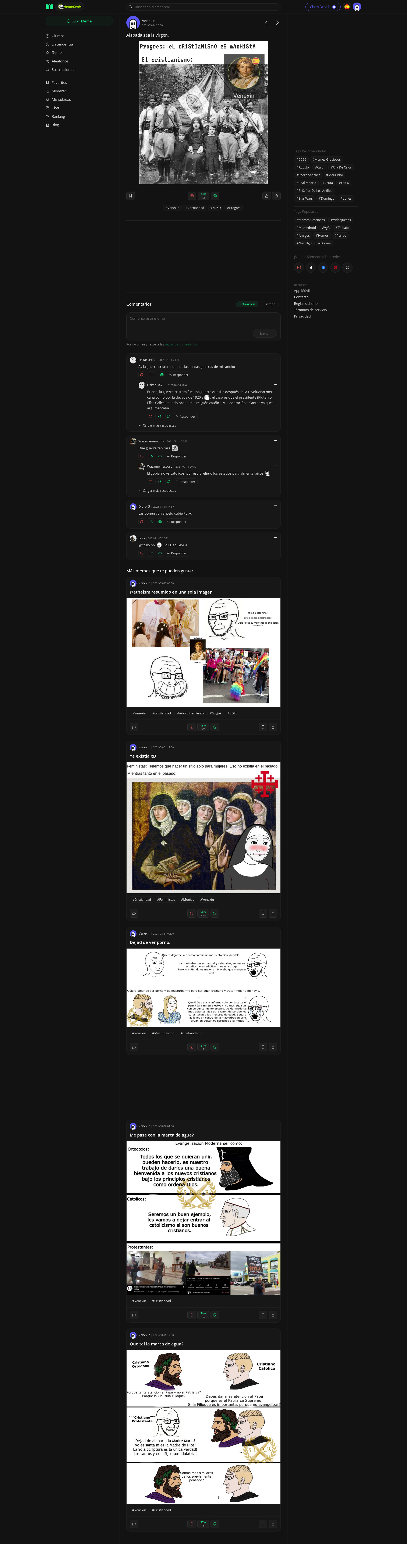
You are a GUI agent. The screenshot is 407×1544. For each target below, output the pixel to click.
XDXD (216, 208)
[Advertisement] (326, 79)
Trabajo (343, 227)
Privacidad (302, 316)
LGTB (234, 713)
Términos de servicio (310, 310)
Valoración (247, 304)
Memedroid (307, 227)
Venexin (148, 20)
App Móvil (302, 290)
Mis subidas (61, 99)
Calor (321, 167)
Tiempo (269, 304)
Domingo (328, 198)
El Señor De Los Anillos (315, 190)
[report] (266, 196)
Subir (81, 21)
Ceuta (329, 183)
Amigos (304, 235)
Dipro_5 (144, 506)
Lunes (347, 198)
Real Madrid (307, 183)
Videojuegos (342, 220)
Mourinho (335, 175)
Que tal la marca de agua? (156, 1344)
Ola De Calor (342, 167)
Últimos (58, 35)
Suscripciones (63, 69)
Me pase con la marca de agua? (162, 1135)
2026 (302, 159)
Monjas (188, 899)
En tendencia (62, 44)
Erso (142, 538)
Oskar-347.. (147, 360)
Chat (55, 107)
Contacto (301, 297)
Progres (234, 208)
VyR (327, 227)
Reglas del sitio (306, 303)
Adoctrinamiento (191, 713)
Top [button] (55, 52)
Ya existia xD (143, 756)
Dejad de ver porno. (150, 942)
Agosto (304, 167)
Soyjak (217, 713)
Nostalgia (305, 243)
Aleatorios (60, 61)
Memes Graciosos (328, 159)
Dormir (326, 243)
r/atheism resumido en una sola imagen (171, 592)
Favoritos (59, 82)
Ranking (58, 116)
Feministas (167, 899)
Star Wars (306, 198)
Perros (341, 235)
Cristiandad (196, 208)
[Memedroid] (49, 6)
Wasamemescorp (151, 441)
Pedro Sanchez (309, 175)
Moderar (59, 90)
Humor (323, 235)
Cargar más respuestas (159, 425)
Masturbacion (164, 1033)
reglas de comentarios (181, 344)
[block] (276, 196)
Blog (55, 124)
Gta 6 (345, 183)
